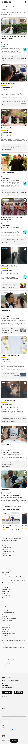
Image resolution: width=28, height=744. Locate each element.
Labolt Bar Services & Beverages (9, 653)
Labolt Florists (5, 665)
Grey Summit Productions (7, 547)
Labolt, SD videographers (7, 9)
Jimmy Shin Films (6, 589)
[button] (25, 19)
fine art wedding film (6, 595)
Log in (3, 683)
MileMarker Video (6, 591)
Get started (7, 692)
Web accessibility (5, 732)
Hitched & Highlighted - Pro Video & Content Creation (14, 580)
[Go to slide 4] (15, 125)
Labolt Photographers (6, 667)
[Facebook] (2, 696)
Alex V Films (4, 616)
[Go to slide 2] (12, 125)
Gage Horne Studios (6, 555)
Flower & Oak (5, 635)
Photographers (5, 6)
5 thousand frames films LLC (8, 551)
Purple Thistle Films (6, 627)
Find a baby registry (6, 687)
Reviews (3, 708)
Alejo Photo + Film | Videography (9, 618)
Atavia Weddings (5, 553)
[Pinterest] (4, 696)
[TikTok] (11, 696)
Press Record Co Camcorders (8, 604)
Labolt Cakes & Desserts (7, 655)
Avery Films (4, 614)
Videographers (14, 6)
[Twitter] (7, 696)
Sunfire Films (5, 593)
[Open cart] (26, 2)
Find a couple (5, 685)
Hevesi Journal (5, 574)
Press (3, 713)
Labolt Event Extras (6, 649)
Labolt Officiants (5, 651)
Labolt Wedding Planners (7, 663)
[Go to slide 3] (14, 125)
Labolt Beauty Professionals (8, 659)
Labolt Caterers (5, 657)
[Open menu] (2, 2)
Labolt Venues (5, 669)
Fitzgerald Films (5, 629)
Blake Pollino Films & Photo (8, 564)
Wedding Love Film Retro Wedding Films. (11, 606)
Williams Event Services (7, 620)
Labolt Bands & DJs (6, 661)
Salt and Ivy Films (5, 597)
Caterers (21, 6)
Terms (3, 727)
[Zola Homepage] (7, 2)
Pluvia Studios (5, 549)
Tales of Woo (5, 566)
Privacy (3, 725)
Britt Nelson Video (6, 562)
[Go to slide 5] (16, 125)
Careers (3, 710)
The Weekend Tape (6, 578)
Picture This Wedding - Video (8, 633)
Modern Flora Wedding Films (8, 582)
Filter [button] (15, 740)
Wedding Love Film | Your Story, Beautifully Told (12, 576)
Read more (23, 58)
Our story (4, 706)
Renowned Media (6, 568)
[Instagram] (9, 696)
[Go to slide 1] (11, 125)
